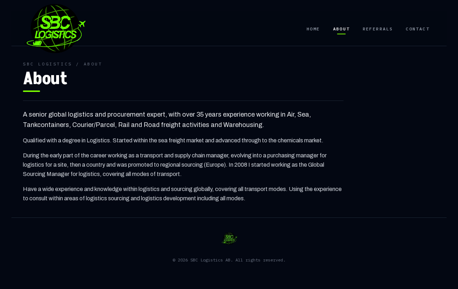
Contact (417, 28)
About (341, 28)
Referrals (378, 28)
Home (313, 28)
